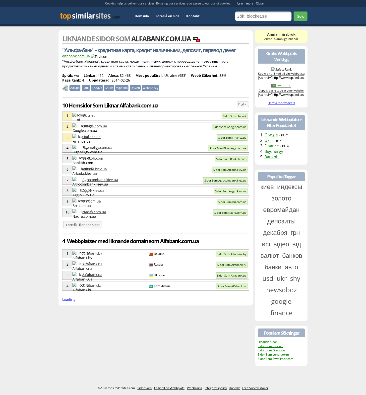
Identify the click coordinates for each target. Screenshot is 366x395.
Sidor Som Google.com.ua (229, 127)
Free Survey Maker (255, 388)
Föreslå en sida (168, 16)
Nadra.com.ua (94, 211)
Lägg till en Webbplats (169, 388)
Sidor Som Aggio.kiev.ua (230, 191)
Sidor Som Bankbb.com (231, 159)
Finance (271, 146)
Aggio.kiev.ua (93, 190)
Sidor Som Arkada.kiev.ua (229, 170)
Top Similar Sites (90, 16)
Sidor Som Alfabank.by (231, 254)
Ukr (267, 140)
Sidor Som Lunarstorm (273, 354)
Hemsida (142, 16)
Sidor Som (144, 388)
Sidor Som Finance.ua (232, 137)
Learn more (245, 3)
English (242, 104)
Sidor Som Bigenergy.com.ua (227, 148)
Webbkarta (194, 388)
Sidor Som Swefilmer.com (275, 359)
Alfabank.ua (92, 274)
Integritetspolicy (216, 388)
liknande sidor (267, 342)
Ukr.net (88, 115)
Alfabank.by (92, 253)
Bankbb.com (92, 158)
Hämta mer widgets (281, 103)
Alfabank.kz (92, 285)
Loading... (70, 299)
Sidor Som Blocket (270, 346)
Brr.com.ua (91, 201)
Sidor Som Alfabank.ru (231, 265)
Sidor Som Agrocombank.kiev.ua (225, 180)
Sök (300, 16)
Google (271, 135)
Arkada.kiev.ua (94, 169)
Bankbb (271, 157)
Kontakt (193, 16)
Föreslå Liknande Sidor (83, 224)
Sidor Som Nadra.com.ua (230, 212)
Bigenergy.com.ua (97, 147)
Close (260, 3)
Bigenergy (273, 151)
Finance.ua (91, 136)
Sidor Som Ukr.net (234, 116)
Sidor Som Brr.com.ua (232, 202)
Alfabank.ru (92, 264)
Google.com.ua (94, 126)
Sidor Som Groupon (271, 350)
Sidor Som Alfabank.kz (231, 286)
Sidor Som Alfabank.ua (231, 275)
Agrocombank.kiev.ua (100, 179)
